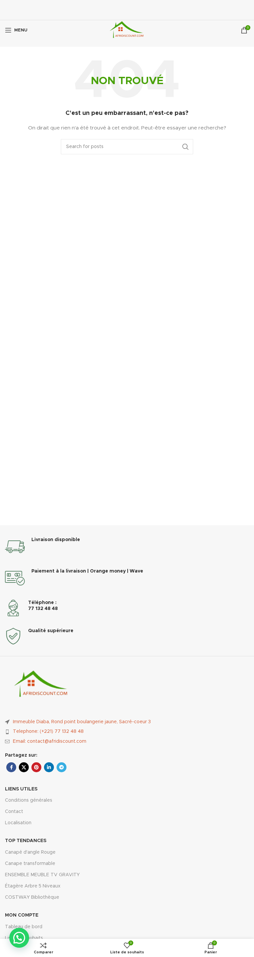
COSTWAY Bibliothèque (32, 897)
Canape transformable (30, 863)
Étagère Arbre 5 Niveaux (33, 886)
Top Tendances (25, 840)
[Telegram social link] (61, 767)
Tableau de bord (23, 927)
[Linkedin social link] (49, 767)
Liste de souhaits (24, 938)
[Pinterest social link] (36, 767)
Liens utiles (21, 789)
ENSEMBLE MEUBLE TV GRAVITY (42, 875)
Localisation (18, 823)
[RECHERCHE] (185, 146)
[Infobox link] (127, 547)
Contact (14, 811)
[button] (19, 938)
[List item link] (127, 731)
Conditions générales (28, 800)
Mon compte (21, 915)
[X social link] (24, 767)
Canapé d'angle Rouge (30, 852)
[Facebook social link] (11, 767)
